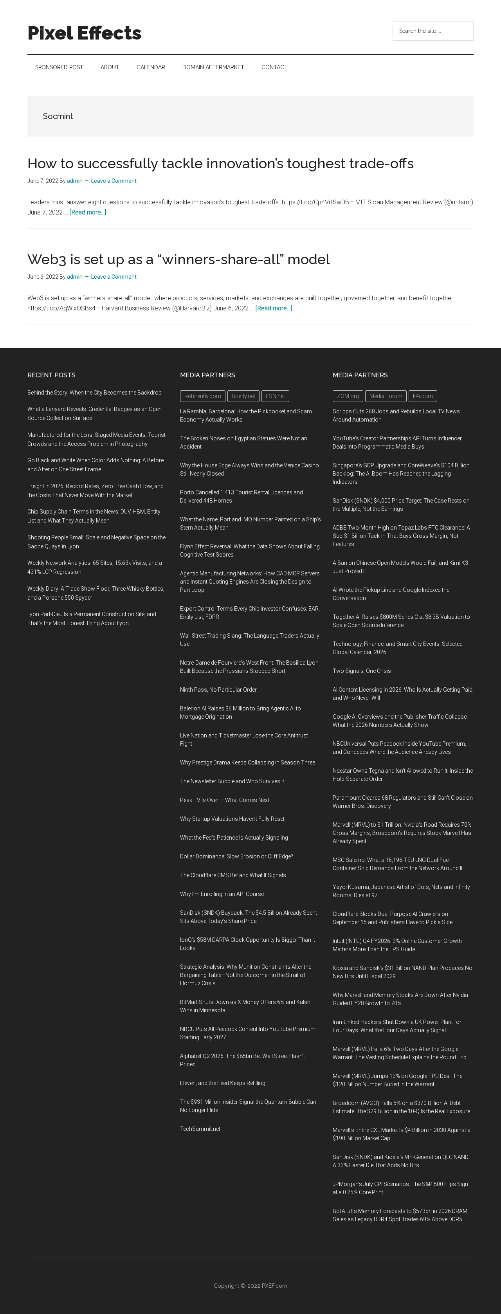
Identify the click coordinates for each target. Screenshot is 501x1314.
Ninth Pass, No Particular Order (218, 690)
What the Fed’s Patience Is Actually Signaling (234, 838)
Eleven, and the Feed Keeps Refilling (222, 1083)
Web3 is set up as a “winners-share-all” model (178, 259)
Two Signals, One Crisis (362, 671)
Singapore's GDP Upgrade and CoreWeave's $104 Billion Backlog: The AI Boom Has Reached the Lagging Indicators (401, 473)
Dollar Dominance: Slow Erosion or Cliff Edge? (236, 856)
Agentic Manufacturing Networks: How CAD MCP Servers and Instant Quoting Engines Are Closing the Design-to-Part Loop (250, 581)
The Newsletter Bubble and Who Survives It (232, 781)
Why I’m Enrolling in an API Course (222, 894)
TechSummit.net (200, 1129)
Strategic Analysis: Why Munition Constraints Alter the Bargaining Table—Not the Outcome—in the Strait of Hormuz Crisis (245, 975)
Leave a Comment (114, 181)
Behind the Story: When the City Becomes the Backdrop (94, 392)
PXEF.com (274, 1286)
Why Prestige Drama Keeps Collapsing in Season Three (247, 762)
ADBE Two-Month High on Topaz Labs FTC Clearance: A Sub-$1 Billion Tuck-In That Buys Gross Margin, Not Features (401, 536)
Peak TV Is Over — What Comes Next (224, 800)
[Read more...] (88, 212)
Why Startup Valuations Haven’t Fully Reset (232, 819)
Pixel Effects (84, 33)
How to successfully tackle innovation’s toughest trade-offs (220, 163)
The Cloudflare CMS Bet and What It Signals (233, 875)
